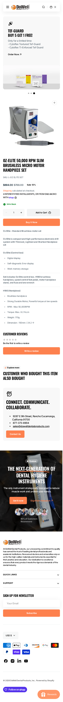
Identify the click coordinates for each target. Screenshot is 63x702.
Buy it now (30, 222)
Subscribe (30, 613)
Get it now (17, 500)
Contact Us (15, 434)
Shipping (7, 190)
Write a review (30, 351)
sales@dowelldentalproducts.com (31, 426)
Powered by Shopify (45, 680)
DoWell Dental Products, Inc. (22, 680)
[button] (7, 7)
